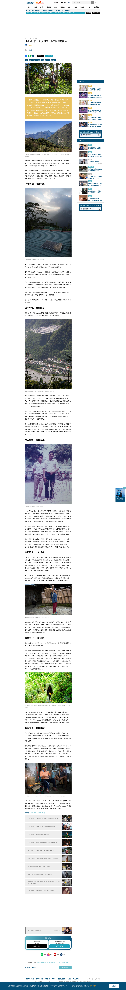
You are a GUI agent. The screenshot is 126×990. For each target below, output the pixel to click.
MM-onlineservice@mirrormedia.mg (49, 981)
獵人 (35, 60)
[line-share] (29, 56)
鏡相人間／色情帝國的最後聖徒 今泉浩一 (40, 874)
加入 (45, 954)
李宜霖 (30, 49)
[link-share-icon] (32, 56)
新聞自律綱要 (61, 979)
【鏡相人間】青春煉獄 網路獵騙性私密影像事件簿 (42, 842)
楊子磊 (30, 51)
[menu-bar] (98, 2)
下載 (64, 954)
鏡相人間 (53, 60)
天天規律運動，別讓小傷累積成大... (95, 177)
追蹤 (51, 954)
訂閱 (58, 954)
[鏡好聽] (57, 2)
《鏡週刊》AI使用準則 (73, 979)
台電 (43, 60)
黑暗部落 (47, 60)
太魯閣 (30, 60)
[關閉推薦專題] (124, 488)
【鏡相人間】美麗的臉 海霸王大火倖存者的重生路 (43, 818)
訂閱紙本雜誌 (96, 12)
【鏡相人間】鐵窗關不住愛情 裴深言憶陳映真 (41, 890)
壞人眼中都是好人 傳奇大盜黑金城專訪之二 (40, 866)
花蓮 (26, 60)
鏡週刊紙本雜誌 (41, 962)
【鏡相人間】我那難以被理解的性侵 (38, 834)
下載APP (54, 979)
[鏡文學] (63, 2)
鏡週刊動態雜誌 (51, 962)
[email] (99, 979)
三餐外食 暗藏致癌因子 (94, 162)
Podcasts (88, 12)
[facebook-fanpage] (92, 979)
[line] (88, 979)
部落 (39, 60)
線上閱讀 (65, 968)
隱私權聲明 (93, 986)
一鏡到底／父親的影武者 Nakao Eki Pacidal (41, 850)
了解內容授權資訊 (63, 962)
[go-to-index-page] (30, 2)
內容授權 (47, 979)
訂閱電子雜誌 (39, 979)
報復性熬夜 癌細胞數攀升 (35, 930)
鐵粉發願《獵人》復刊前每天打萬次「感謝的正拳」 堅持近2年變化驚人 (44, 882)
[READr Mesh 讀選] (69, 2)
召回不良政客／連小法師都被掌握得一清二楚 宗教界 (43, 858)
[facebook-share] (26, 56)
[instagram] (96, 979)
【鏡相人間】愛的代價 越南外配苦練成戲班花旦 (42, 826)
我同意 (114, 986)
